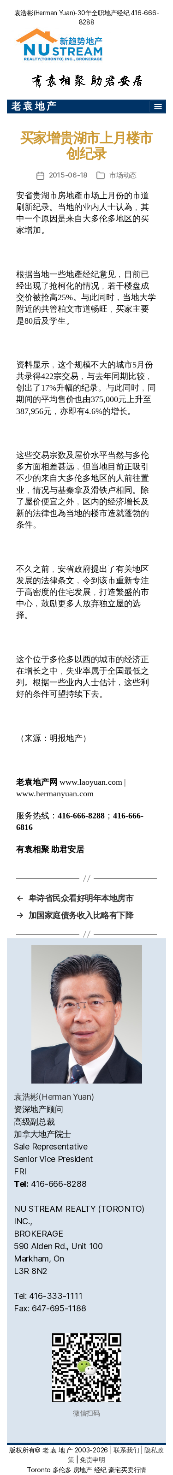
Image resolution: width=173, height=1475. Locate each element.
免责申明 (92, 1459)
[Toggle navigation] (157, 107)
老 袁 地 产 (34, 106)
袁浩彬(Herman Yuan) (54, 1097)
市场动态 (123, 175)
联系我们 (126, 1450)
